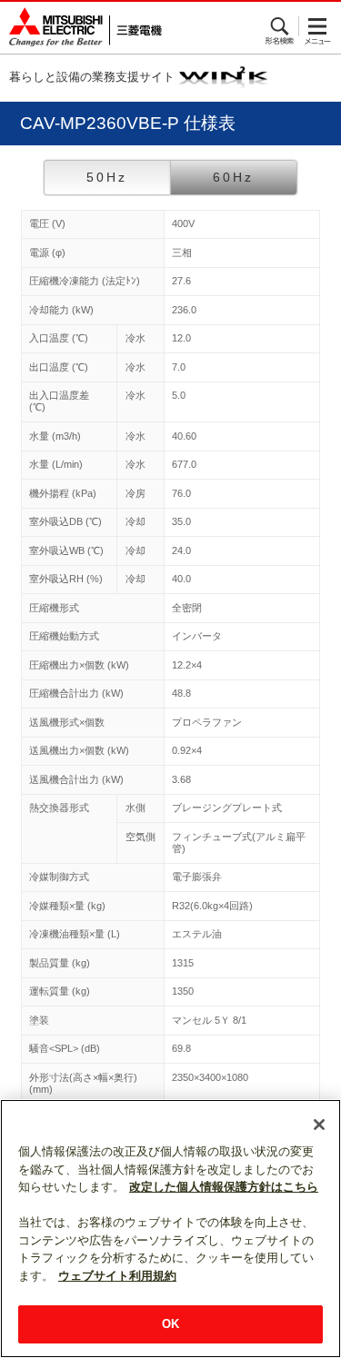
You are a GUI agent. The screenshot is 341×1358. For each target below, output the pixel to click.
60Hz (233, 177)
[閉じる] (319, 1125)
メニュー (317, 26)
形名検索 (280, 26)
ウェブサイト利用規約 (117, 1276)
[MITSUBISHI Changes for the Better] (81, 28)
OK (170, 1324)
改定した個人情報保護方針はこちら (223, 1187)
